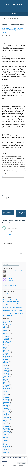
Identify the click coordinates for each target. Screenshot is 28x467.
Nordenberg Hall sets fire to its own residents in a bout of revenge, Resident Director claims (12, 310)
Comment (21, 253)
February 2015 (6, 425)
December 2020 (7, 355)
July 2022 (5, 326)
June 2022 (5, 327)
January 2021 (6, 353)
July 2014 (5, 436)
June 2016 (5, 405)
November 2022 (7, 321)
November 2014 (7, 429)
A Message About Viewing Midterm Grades (13, 307)
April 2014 (5, 440)
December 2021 (6, 336)
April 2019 (5, 381)
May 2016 (5, 407)
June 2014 (5, 437)
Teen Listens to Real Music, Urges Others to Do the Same (8, 212)
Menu (14, 14)
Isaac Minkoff (11, 227)
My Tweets (5, 294)
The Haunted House (8, 306)
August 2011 (6, 452)
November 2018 (7, 388)
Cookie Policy (4, 461)
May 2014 (5, 439)
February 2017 (6, 396)
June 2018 (5, 390)
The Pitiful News (14, 4)
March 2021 (6, 350)
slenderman (17, 31)
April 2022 (5, 330)
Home (3, 18)
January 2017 (6, 397)
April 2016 (5, 408)
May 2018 (5, 391)
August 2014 (6, 434)
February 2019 (6, 384)
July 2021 (5, 344)
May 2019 (5, 379)
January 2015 (6, 426)
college (21, 28)
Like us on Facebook (9, 285)
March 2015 (6, 423)
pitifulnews (14, 28)
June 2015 (5, 420)
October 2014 (6, 431)
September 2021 (7, 341)
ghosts (16, 29)
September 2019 (7, 378)
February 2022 (6, 333)
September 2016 (7, 404)
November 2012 (7, 451)
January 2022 (6, 335)
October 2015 (6, 417)
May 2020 (5, 365)
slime (22, 31)
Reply (9, 234)
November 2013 (7, 446)
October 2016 (6, 402)
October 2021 (6, 339)
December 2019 (6, 373)
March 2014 (6, 442)
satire (8, 31)
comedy (3, 29)
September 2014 (7, 433)
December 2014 (6, 428)
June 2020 (5, 364)
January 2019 (6, 385)
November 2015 (7, 416)
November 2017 (7, 393)
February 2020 (6, 370)
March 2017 (6, 394)
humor (20, 29)
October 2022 (6, 323)
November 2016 (7, 401)
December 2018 (6, 387)
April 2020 (5, 367)
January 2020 (6, 372)
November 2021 (7, 338)
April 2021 (5, 349)
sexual (13, 31)
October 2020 (6, 358)
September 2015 (7, 419)
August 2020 (6, 361)
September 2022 (7, 324)
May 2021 (5, 347)
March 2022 (6, 332)
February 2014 (6, 443)
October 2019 (6, 376)
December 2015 (6, 414)
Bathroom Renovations (14, 275)
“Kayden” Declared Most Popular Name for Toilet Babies (21, 213)
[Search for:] (11, 264)
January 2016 (6, 413)
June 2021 (5, 346)
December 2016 (6, 399)
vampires (4, 32)
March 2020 (6, 369)
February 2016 (6, 411)
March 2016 (6, 410)
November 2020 (7, 356)
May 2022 (5, 329)
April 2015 (5, 422)
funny (13, 29)
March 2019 (6, 382)
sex (10, 31)
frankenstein (9, 29)
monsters (4, 31)
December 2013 (6, 445)
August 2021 (6, 343)
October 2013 (6, 448)
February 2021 (6, 352)
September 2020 (7, 359)
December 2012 (6, 449)
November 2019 (7, 375)
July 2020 (5, 362)
